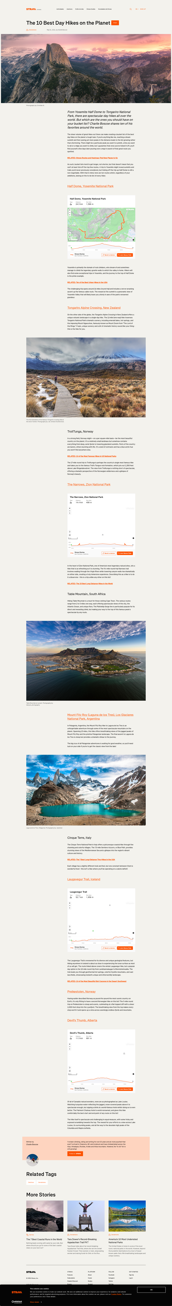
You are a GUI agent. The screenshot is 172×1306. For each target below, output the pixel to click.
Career (90, 1278)
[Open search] (131, 9)
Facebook (111, 1275)
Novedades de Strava (104, 9)
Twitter (111, 1281)
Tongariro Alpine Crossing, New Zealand (94, 308)
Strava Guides (91, 9)
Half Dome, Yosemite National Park (90, 186)
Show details (34, 1302)
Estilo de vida (79, 9)
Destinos (31, 1182)
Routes (69, 1284)
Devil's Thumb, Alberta (82, 1020)
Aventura (69, 9)
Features (70, 1275)
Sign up (143, 9)
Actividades (60, 9)
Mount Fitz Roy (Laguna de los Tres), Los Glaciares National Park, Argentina (100, 717)
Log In (131, 1278)
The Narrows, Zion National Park (88, 484)
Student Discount (72, 1281)
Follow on (72, 1154)
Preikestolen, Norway (81, 992)
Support (90, 1284)
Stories (90, 1281)
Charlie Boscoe (62, 30)
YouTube (111, 1284)
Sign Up (131, 1275)
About (90, 1275)
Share (115, 23)
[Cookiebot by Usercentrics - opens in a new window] (17, 1302)
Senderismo (42, 1182)
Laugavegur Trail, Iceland (83, 879)
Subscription (71, 1278)
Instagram (112, 1278)
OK (151, 1290)
